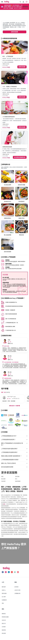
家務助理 (18, 148)
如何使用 (16, 586)
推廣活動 (4, 630)
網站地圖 (4, 633)
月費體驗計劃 (17, 593)
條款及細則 (4, 593)
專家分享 (4, 623)
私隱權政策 (4, 600)
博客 (3, 603)
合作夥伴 (4, 626)
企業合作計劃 (17, 590)
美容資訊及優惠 (5, 616)
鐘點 (4, 504)
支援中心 (4, 590)
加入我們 (4, 596)
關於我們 (4, 586)
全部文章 (4, 620)
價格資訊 (4, 613)
